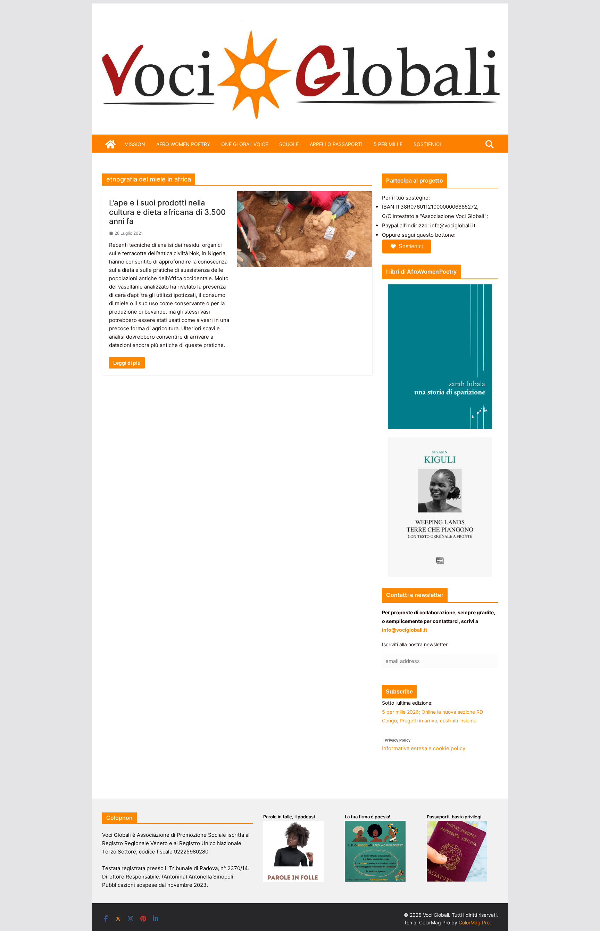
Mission (134, 144)
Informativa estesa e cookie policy (423, 748)
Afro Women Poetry (183, 144)
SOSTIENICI (427, 144)
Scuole (289, 144)
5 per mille (388, 144)
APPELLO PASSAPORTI (336, 144)
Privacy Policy (397, 740)
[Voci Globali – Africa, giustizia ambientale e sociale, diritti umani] (300, 24)
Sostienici (411, 246)
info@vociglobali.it (404, 630)
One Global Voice (244, 144)
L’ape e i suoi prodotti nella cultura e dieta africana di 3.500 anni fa (167, 212)
